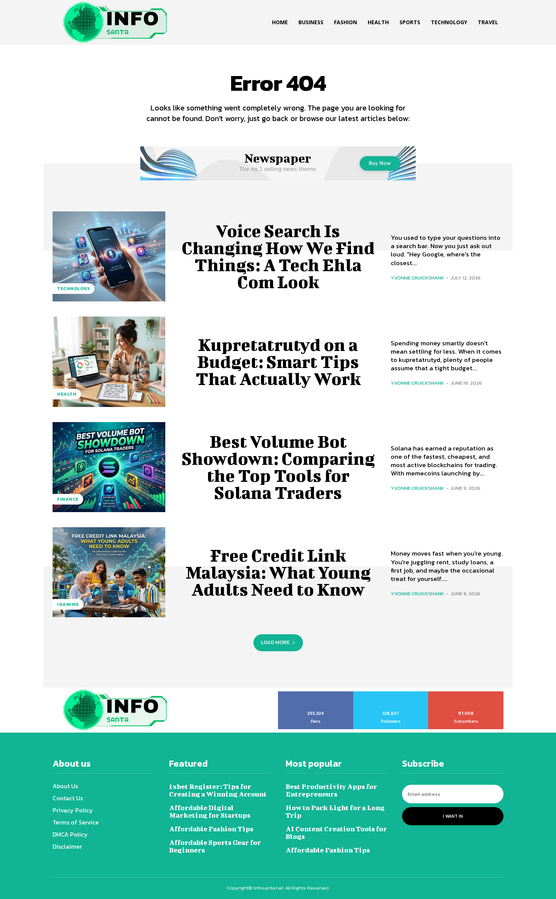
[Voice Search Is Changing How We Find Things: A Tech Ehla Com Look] (109, 256)
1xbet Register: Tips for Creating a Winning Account (218, 790)
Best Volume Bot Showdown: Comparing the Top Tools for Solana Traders (278, 467)
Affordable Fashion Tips (211, 829)
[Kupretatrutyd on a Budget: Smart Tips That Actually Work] (109, 362)
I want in (453, 816)
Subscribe (466, 694)
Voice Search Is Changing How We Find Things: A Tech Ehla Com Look (278, 256)
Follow (391, 694)
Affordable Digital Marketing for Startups (209, 811)
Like (315, 694)
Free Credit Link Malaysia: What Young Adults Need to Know (278, 572)
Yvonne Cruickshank (417, 277)
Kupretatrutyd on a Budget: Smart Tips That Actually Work (278, 361)
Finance (68, 499)
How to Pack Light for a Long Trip (335, 811)
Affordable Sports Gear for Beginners (215, 846)
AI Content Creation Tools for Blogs (336, 832)
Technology (73, 288)
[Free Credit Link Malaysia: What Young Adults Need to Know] (109, 572)
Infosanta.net (268, 887)
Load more (275, 642)
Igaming (68, 604)
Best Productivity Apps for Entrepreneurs (331, 790)
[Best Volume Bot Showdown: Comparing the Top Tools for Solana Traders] (109, 467)
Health (66, 394)
